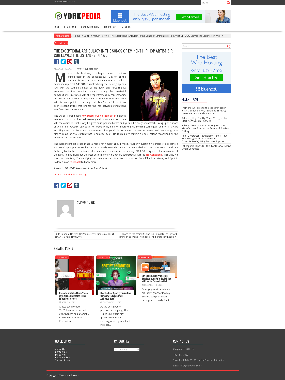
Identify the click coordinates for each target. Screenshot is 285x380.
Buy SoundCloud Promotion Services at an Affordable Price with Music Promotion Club (156, 278)
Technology (110, 26)
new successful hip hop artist (99, 115)
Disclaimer (60, 354)
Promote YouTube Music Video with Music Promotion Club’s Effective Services (73, 295)
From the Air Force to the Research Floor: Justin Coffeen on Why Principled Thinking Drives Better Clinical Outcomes (204, 110)
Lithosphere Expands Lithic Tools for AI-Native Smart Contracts (206, 147)
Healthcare (70, 26)
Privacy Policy (62, 357)
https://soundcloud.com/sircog (70, 174)
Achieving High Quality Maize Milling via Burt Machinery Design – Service (205, 119)
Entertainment (61, 43)
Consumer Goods (90, 26)
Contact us (61, 351)
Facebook (75, 161)
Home (56, 26)
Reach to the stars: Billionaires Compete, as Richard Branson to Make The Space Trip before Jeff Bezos (148, 235)
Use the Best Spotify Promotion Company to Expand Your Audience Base (115, 295)
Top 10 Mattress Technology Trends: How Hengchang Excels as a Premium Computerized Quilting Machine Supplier (204, 138)
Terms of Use (62, 360)
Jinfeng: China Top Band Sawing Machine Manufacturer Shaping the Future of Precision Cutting (206, 128)
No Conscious (154, 154)
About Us (60, 349)
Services (126, 26)
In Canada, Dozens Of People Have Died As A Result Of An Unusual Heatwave (84, 235)
